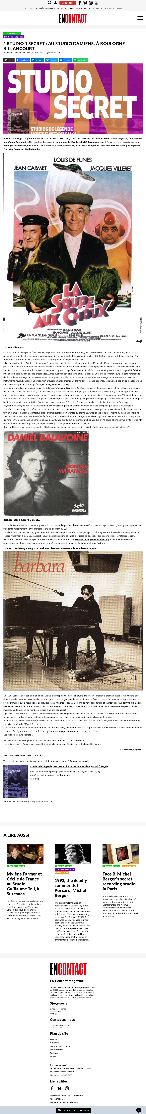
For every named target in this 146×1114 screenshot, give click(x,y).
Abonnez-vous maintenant (74, 1110)
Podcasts (54, 1053)
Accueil (53, 1039)
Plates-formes (56, 1049)
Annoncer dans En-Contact (62, 1071)
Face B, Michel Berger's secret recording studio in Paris (119, 881)
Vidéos (53, 1056)
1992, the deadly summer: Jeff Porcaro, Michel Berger (71, 888)
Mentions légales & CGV (61, 1075)
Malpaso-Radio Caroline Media (64, 1102)
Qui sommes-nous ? (58, 1065)
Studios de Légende (13, 36)
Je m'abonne (67, 3)
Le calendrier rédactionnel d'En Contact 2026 (70, 1068)
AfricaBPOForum (57, 1099)
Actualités (54, 1042)
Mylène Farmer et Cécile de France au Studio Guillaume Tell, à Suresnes (24, 883)
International (61, 872)
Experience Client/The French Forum (66, 1095)
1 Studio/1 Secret (12, 33)
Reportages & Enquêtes (60, 1046)
